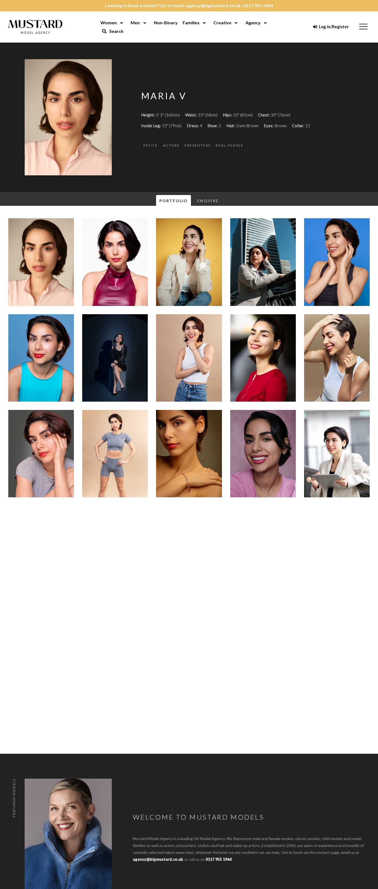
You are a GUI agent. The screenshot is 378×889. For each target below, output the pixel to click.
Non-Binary (166, 22)
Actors (171, 145)
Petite (150, 145)
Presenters (198, 145)
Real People (230, 145)
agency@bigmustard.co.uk (213, 5)
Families (191, 22)
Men (135, 22)
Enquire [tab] (208, 200)
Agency (253, 22)
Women (108, 22)
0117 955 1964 (258, 5)
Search (115, 31)
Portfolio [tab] (173, 200)
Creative (222, 22)
